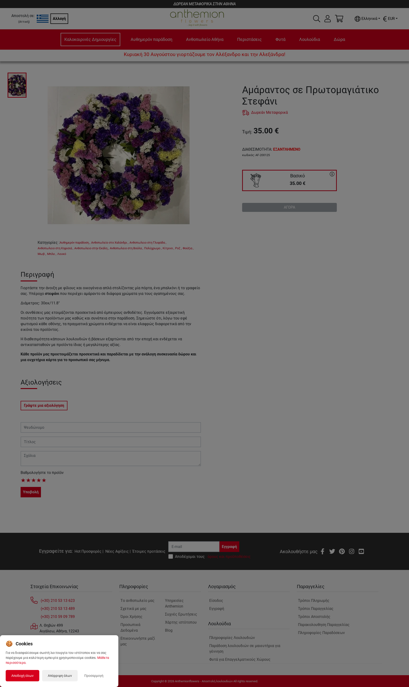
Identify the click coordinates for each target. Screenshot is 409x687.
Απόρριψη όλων (60, 676)
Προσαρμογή (93, 676)
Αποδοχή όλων (22, 676)
